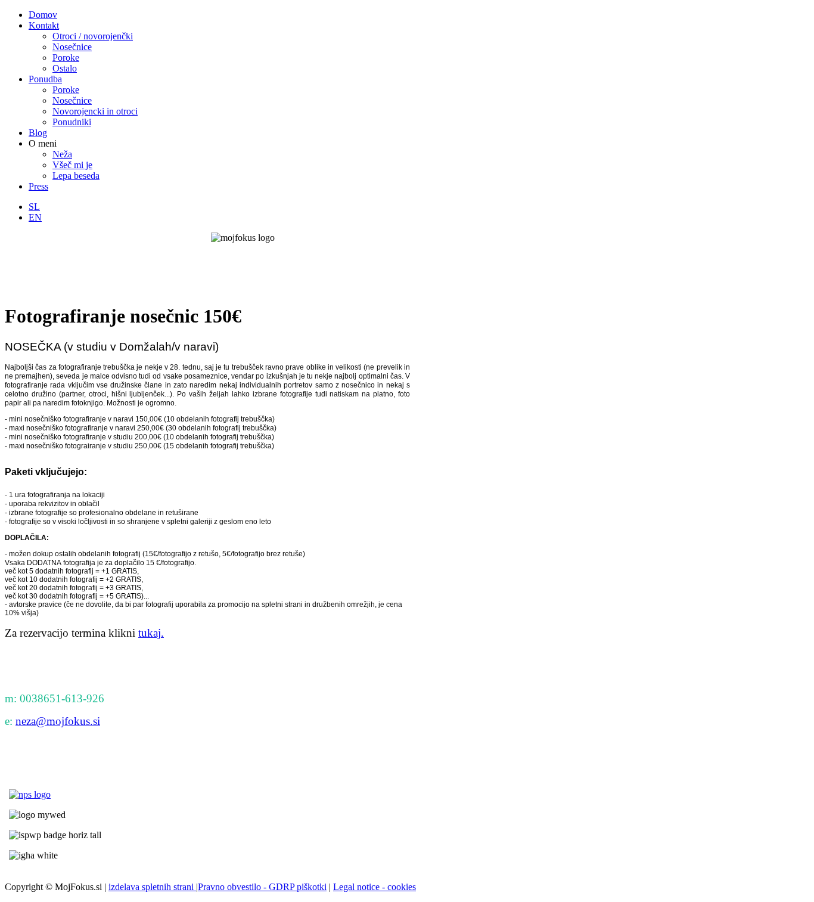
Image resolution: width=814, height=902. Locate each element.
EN (35, 217)
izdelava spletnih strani (152, 887)
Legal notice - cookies (374, 887)
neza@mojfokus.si (57, 721)
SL (34, 207)
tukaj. (151, 633)
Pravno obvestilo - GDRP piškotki (262, 887)
